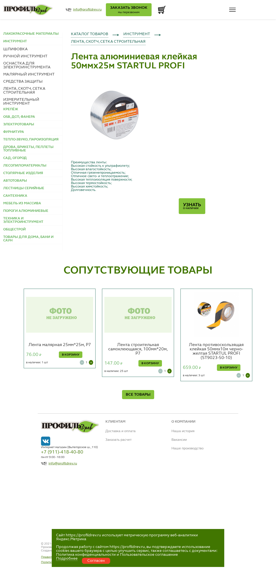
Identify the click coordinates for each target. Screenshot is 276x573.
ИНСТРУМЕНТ (136, 34)
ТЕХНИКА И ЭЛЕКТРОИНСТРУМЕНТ (23, 220)
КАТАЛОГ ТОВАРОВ (89, 34)
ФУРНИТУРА (13, 132)
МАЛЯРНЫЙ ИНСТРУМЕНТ (29, 74)
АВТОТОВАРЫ (15, 181)
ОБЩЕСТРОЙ (14, 229)
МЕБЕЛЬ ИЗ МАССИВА (22, 203)
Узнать (192, 206)
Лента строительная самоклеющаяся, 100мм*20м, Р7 (138, 349)
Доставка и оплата (120, 431)
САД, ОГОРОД (15, 158)
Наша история (182, 431)
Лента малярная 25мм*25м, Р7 (59, 345)
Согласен (96, 561)
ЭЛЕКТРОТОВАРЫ (18, 124)
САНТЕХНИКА (15, 196)
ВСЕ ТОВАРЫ (138, 395)
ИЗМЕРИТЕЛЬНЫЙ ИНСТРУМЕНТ (21, 101)
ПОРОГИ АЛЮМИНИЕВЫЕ (25, 211)
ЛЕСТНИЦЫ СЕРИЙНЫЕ (23, 188)
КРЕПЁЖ (10, 109)
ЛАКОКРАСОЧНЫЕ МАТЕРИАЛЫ (31, 34)
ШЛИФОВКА (15, 49)
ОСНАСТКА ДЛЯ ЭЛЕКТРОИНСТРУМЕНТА (26, 65)
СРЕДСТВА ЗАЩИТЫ (23, 81)
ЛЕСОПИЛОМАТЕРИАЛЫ (24, 165)
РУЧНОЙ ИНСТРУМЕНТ (25, 56)
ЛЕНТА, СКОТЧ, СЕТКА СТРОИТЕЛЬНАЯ (24, 90)
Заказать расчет (118, 440)
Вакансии (179, 440)
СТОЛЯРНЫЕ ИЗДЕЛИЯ (23, 173)
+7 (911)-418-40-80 (62, 452)
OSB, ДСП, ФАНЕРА (19, 117)
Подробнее (67, 558)
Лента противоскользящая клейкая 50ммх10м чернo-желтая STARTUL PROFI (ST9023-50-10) (216, 351)
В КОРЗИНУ (70, 354)
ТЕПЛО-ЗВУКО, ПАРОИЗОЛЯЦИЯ (31, 139)
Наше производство (187, 448)
